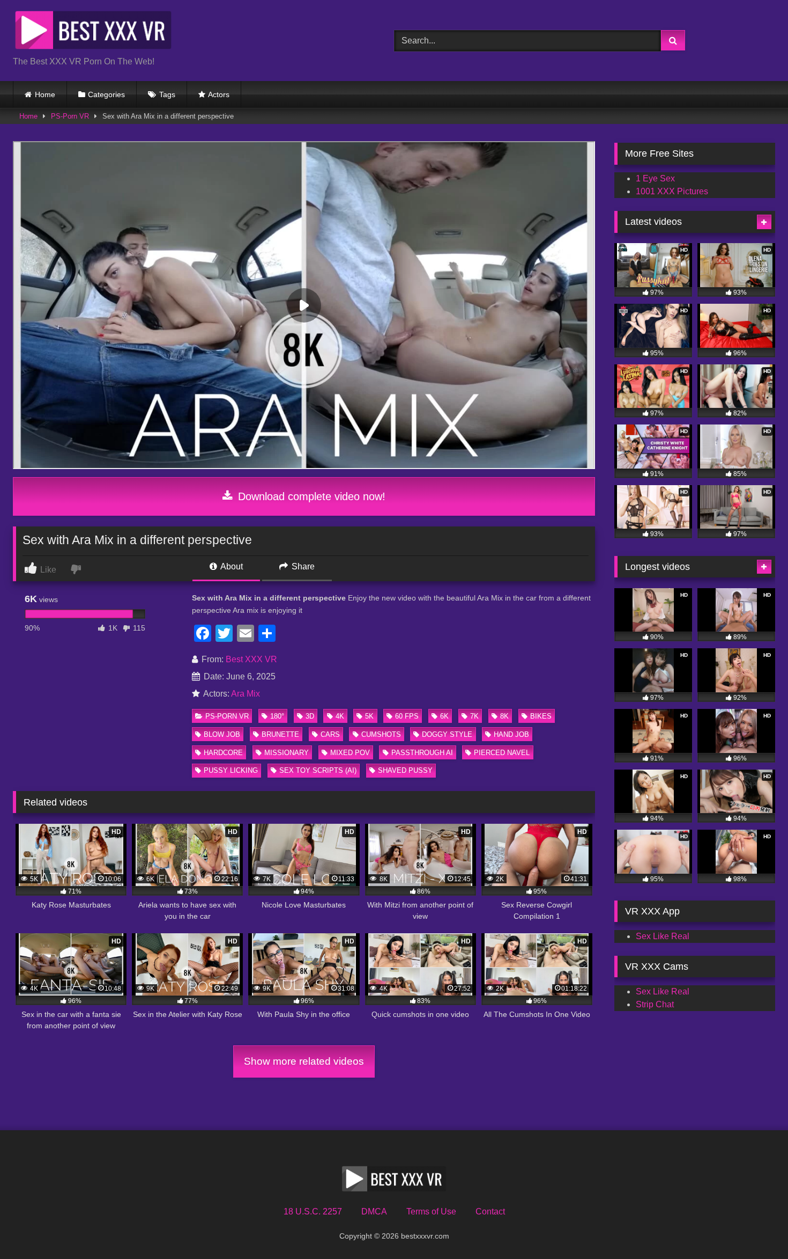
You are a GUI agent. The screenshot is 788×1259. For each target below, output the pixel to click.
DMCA (374, 1211)
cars (330, 734)
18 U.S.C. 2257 (313, 1211)
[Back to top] (755, 1227)
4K (340, 716)
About (231, 566)
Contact (490, 1211)
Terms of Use (431, 1211)
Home (45, 94)
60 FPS (407, 716)
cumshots (381, 734)
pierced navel (502, 753)
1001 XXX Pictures (672, 191)
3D (310, 716)
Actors (218, 94)
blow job (222, 734)
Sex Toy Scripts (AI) (317, 770)
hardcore (223, 753)
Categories (106, 94)
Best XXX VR (251, 659)
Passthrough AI (422, 753)
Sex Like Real (662, 936)
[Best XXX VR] (93, 32)
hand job (511, 734)
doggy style (447, 734)
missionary (286, 753)
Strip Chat (655, 1004)
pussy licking (231, 770)
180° (277, 716)
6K (444, 716)
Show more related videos (304, 1061)
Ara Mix (245, 693)
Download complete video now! (310, 496)
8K (504, 716)
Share (302, 566)
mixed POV (350, 753)
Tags (167, 94)
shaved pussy (405, 770)
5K (369, 716)
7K (474, 716)
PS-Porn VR (70, 116)
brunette (280, 734)
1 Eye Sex (655, 178)
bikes (541, 716)
